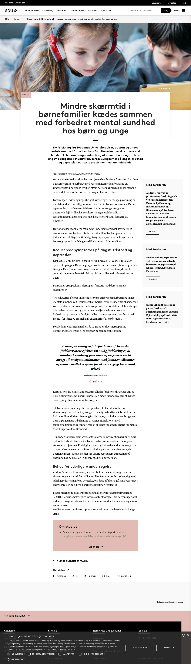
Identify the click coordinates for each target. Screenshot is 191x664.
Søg (166, 10)
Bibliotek (93, 10)
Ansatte (172, 2)
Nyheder (62, 10)
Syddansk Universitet (15, 2)
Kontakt (153, 279)
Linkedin (92, 576)
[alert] (95, 648)
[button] (9, 654)
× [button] (188, 635)
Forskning (47, 10)
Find (184, 2)
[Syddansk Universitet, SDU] (11, 10)
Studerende (157, 2)
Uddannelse (32, 10)
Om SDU (106, 10)
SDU (7, 19)
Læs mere (71, 649)
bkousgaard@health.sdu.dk (79, 174)
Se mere (152, 232)
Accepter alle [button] (140, 647)
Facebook (61, 576)
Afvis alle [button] (169, 647)
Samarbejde (77, 10)
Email (108, 576)
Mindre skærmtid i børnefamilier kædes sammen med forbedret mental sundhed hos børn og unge (72, 19)
